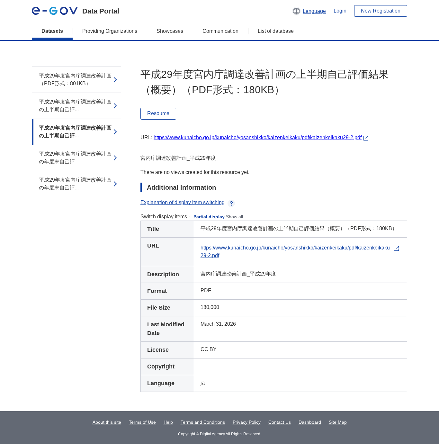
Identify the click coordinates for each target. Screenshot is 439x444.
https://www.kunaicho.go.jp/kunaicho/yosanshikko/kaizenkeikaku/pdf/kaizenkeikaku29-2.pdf (258, 137)
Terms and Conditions (203, 422)
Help (168, 422)
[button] (309, 11)
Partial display (209, 216)
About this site (107, 422)
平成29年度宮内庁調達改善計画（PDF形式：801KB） (75, 79)
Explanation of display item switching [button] (182, 202)
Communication (220, 31)
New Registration (380, 11)
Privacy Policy (247, 422)
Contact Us (279, 422)
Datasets (52, 31)
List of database (276, 31)
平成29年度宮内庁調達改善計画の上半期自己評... (75, 105)
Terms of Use (142, 422)
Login (340, 11)
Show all (234, 216)
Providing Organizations (109, 31)
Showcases (170, 31)
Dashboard (310, 422)
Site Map (338, 422)
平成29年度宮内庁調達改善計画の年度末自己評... (75, 157)
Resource (158, 113)
